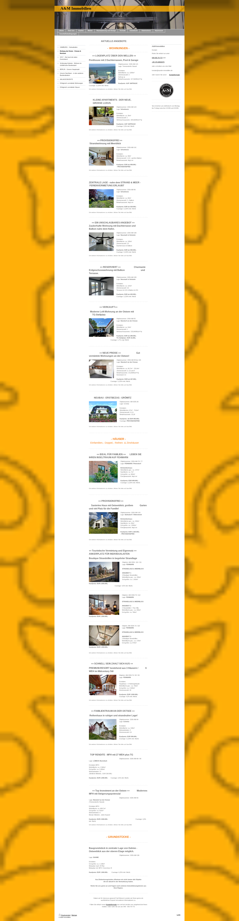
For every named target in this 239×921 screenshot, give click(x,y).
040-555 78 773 (157, 58)
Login (178, 915)
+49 (155, 62)
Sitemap (74, 915)
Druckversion (65, 915)
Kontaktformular (111, 904)
